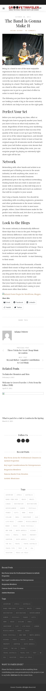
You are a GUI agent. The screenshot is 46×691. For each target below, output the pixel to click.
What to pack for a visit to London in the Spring (23, 418)
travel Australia (30, 543)
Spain (32, 539)
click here (14, 675)
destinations (32, 504)
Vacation (9, 552)
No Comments (30, 30)
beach (24, 499)
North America (21, 530)
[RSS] (27, 440)
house (31, 512)
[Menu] (3, 8)
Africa (19, 495)
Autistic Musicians (11, 478)
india (17, 517)
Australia (29, 495)
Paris (8, 535)
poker (24, 535)
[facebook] (19, 440)
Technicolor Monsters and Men (15, 374)
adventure (9, 495)
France (8, 512)
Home (23, 512)
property (33, 535)
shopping (9, 539)
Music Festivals (27, 526)
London (20, 521)
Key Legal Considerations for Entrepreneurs (22, 465)
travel (17, 543)
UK (26, 548)
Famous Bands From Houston (16, 474)
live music (10, 521)
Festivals (32, 508)
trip (20, 548)
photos (15, 535)
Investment (27, 517)
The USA (8, 543)
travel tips (10, 548)
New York (9, 530)
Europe (22, 508)
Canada (8, 504)
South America (21, 539)
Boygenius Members (12, 469)
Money (8, 526)
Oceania (33, 530)
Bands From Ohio (12, 499)
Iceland (8, 517)
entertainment (11, 508)
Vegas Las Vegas (22, 552)
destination (18, 504)
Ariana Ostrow (16, 30)
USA (32, 548)
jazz (36, 517)
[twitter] (23, 440)
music (15, 526)
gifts (16, 512)
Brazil (31, 499)
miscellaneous (31, 521)
